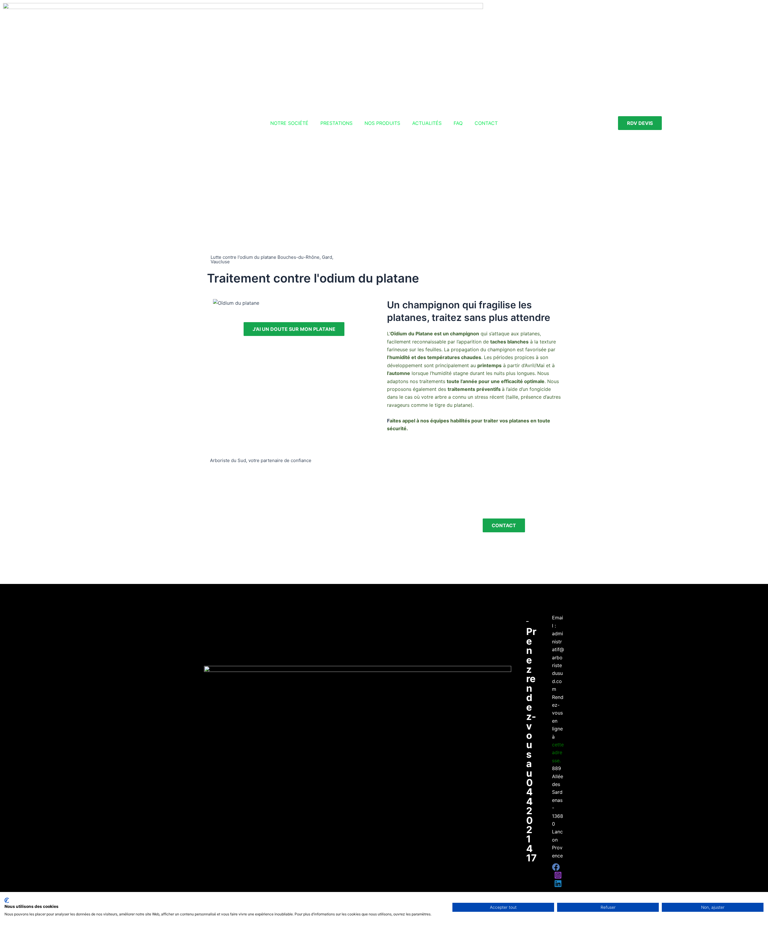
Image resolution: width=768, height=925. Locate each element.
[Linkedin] (558, 883)
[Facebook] (556, 867)
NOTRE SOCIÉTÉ (289, 123)
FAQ (458, 123)
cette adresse (558, 752)
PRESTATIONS (336, 123)
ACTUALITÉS (427, 123)
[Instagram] (558, 875)
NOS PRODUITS (382, 123)
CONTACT (486, 123)
